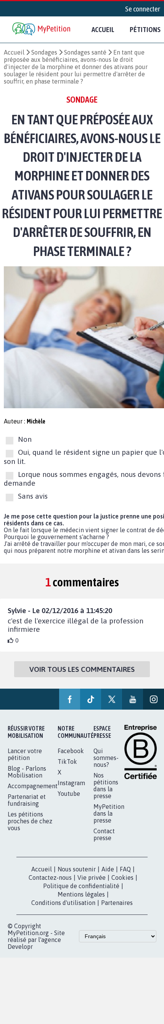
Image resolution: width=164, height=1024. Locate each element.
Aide (107, 869)
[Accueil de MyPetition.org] (42, 29)
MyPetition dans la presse (108, 813)
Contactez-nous (50, 877)
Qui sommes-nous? (106, 757)
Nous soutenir (77, 869)
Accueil (103, 29)
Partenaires (117, 902)
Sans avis (33, 496)
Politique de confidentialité (81, 885)
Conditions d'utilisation (63, 902)
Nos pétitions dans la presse (105, 785)
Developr (20, 946)
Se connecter (142, 9)
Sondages (44, 52)
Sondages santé (85, 52)
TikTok (67, 761)
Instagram (71, 782)
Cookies (122, 877)
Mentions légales (81, 894)
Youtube (69, 793)
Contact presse (104, 834)
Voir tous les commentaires (82, 669)
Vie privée (91, 877)
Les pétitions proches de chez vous (30, 821)
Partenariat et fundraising (27, 800)
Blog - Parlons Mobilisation (27, 772)
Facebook (71, 750)
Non (25, 439)
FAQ (125, 869)
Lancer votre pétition (25, 754)
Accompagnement (33, 785)
